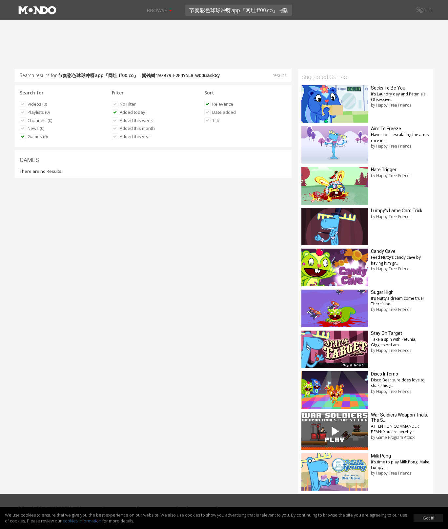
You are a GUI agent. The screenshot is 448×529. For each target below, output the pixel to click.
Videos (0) (37, 104)
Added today (132, 112)
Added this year (135, 136)
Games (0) (38, 136)
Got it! (428, 518)
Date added (224, 112)
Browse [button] (158, 10)
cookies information (82, 521)
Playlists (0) (39, 112)
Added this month (137, 128)
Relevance (222, 104)
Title (216, 120)
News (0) (36, 128)
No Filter (128, 104)
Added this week (136, 120)
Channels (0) (40, 120)
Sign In (424, 9)
